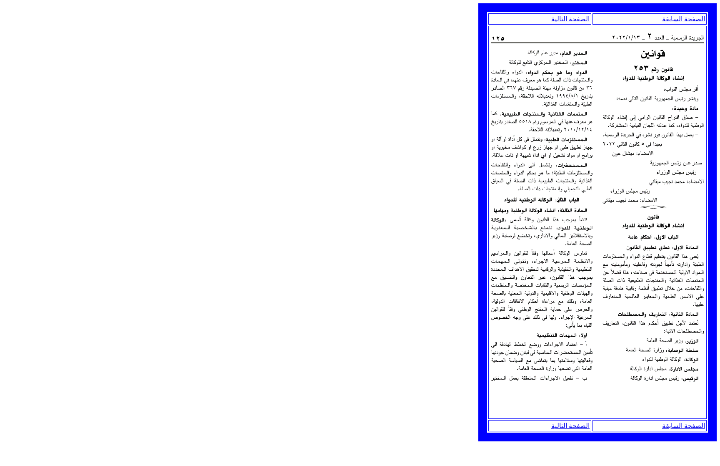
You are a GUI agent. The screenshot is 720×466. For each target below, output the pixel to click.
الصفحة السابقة (683, 19)
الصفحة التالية (570, 19)
